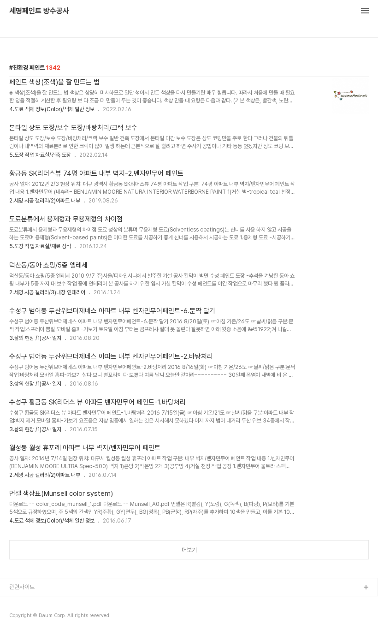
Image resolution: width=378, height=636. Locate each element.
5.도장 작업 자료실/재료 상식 (40, 246)
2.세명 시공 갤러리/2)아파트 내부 (44, 200)
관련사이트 (22, 586)
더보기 (189, 550)
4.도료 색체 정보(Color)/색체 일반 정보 (51, 109)
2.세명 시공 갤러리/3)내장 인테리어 (47, 292)
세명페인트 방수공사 (39, 11)
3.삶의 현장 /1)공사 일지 (35, 338)
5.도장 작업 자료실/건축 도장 (40, 155)
